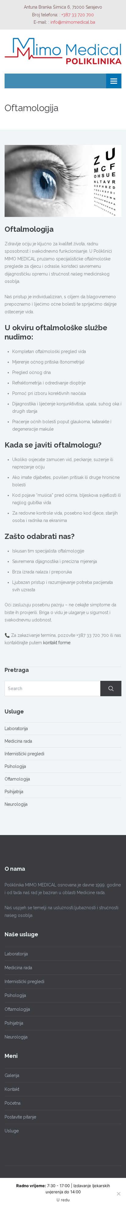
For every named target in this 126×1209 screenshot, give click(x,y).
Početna (12, 1103)
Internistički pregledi (24, 753)
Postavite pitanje (20, 1117)
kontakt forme (56, 642)
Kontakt (12, 1089)
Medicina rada (18, 741)
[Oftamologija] (63, 181)
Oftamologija (17, 779)
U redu (63, 1199)
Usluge (12, 1130)
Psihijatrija (14, 791)
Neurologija (16, 804)
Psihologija (15, 766)
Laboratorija (16, 728)
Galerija (12, 1075)
